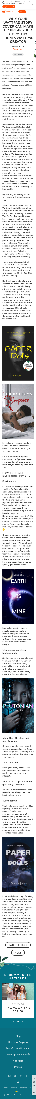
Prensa (18, 1066)
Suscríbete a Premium (18, 1048)
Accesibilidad (23, 1087)
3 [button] (22, 1021)
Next (18, 952)
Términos (5, 1087)
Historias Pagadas (18, 1042)
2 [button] (18, 1021)
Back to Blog (18, 945)
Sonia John (18, 49)
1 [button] (13, 1021)
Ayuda (31, 1087)
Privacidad (14, 1087)
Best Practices (18, 55)
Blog (18, 1036)
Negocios (18, 1060)
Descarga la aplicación (18, 1054)
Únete (22, 12)
